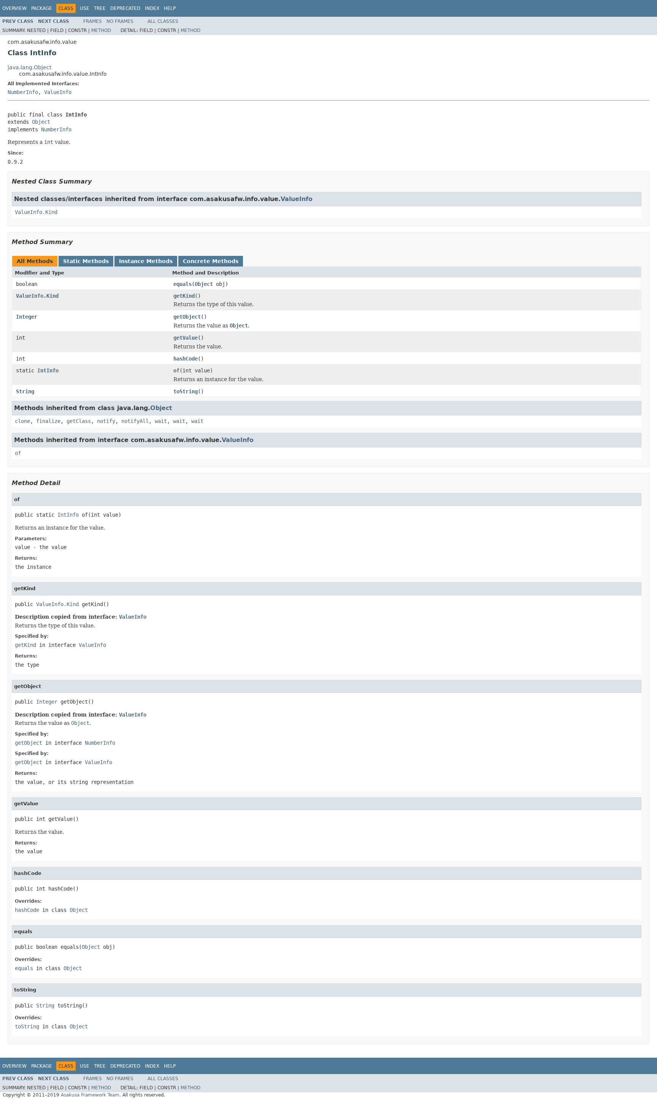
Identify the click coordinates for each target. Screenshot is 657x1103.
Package (41, 8)
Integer (26, 317)
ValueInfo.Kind (36, 212)
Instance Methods (146, 261)
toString (185, 391)
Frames (92, 21)
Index (152, 8)
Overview (14, 8)
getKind (184, 296)
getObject (187, 317)
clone (22, 421)
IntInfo (48, 370)
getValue (185, 338)
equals (182, 284)
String (25, 391)
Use (84, 8)
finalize (48, 421)
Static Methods (86, 261)
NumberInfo (23, 92)
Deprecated (125, 8)
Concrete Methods (210, 261)
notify (106, 421)
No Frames (119, 21)
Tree (100, 8)
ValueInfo (57, 92)
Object (41, 122)
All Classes (163, 21)
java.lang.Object (29, 67)
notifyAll (135, 421)
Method (101, 30)
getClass (79, 421)
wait (161, 421)
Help (170, 8)
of (176, 370)
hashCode (185, 359)
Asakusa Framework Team (90, 1095)
